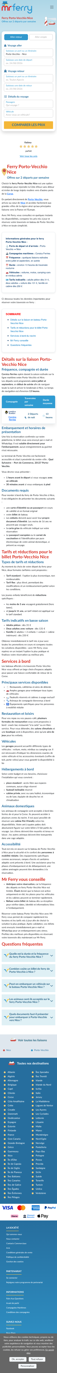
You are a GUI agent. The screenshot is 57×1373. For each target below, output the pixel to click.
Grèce (11, 1147)
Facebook (10, 1329)
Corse (10, 194)
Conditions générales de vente (19, 1253)
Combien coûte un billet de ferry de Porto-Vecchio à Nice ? (29, 970)
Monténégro (42, 1135)
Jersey (39, 1097)
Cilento (11, 1093)
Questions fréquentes (21, 344)
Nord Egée (41, 1139)
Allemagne (13, 1080)
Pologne (40, 1156)
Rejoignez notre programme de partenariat (24, 1282)
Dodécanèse (14, 1118)
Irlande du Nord (43, 1085)
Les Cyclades (42, 1114)
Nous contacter (12, 1239)
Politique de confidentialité (17, 1257)
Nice (23, 203)
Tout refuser (37, 1359)
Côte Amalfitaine (16, 1101)
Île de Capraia (14, 1164)
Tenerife (40, 1181)
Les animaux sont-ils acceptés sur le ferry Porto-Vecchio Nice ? (29, 1000)
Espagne (12, 1122)
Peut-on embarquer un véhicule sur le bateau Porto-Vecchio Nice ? (29, 985)
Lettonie (40, 1118)
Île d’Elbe (12, 1160)
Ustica (39, 1189)
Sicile (38, 1172)
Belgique (12, 1085)
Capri (10, 1089)
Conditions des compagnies (18, 1312)
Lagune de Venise (44, 1105)
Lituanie (40, 1122)
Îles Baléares (14, 1176)
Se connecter (11, 1278)
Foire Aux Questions (15, 1299)
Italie (38, 1093)
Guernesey (13, 1151)
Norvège (40, 1143)
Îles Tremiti (41, 1076)
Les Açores (41, 1110)
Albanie (11, 1072)
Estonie (11, 1126)
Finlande (12, 1130)
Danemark (13, 1114)
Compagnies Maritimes (16, 1308)
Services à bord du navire (23, 335)
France (11, 1135)
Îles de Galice (14, 1185)
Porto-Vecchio (41, 1050)
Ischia (38, 1089)
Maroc (39, 1130)
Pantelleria (41, 1147)
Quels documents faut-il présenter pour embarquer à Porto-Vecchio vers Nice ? (28, 1017)
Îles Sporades (42, 1072)
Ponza (39, 1160)
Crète (10, 1105)
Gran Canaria (14, 1139)
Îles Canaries (14, 1181)
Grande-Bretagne (16, 1143)
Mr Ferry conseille (19, 340)
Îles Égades (13, 1189)
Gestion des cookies (15, 1262)
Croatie (11, 1110)
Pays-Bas (40, 1151)
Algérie (11, 1076)
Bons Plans (11, 1333)
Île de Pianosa (15, 1172)
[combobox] (28, 54)
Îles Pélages (14, 1197)
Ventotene (41, 1193)
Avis (8, 1248)
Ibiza (10, 1156)
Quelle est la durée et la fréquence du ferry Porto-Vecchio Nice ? (28, 955)
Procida (39, 1164)
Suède (39, 1176)
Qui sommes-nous (14, 1234)
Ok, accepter (18, 1359)
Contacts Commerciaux (16, 1243)
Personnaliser (27, 1366)
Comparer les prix (28, 125)
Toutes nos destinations (33, 1063)
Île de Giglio (14, 1168)
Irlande (39, 1080)
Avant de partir (12, 1303)
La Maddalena (42, 1101)
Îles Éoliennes (15, 1193)
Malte (38, 1126)
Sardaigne (40, 1168)
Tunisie (39, 1185)
